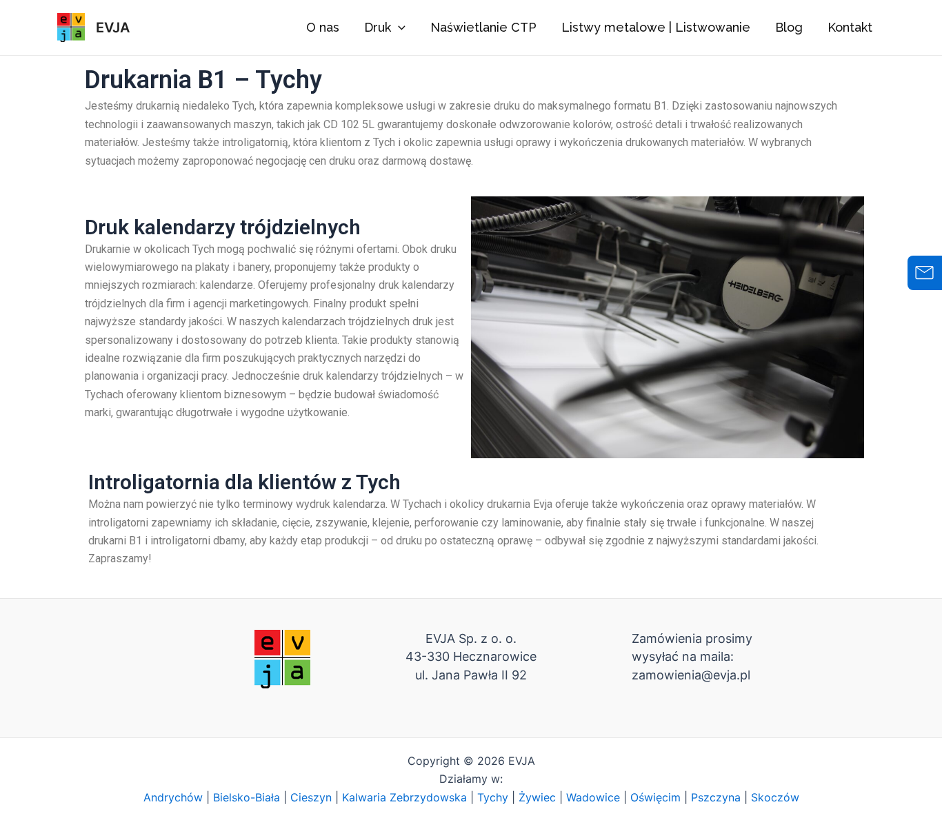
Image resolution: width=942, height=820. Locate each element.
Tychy (492, 797)
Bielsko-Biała (246, 797)
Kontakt (850, 27)
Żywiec (537, 797)
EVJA (113, 27)
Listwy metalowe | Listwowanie (655, 27)
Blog (789, 27)
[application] (398, 27)
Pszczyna (716, 797)
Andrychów (173, 797)
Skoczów (775, 797)
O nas (322, 27)
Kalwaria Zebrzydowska (404, 797)
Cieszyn (311, 797)
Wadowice (593, 797)
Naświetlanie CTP (483, 27)
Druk (377, 27)
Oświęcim (655, 797)
